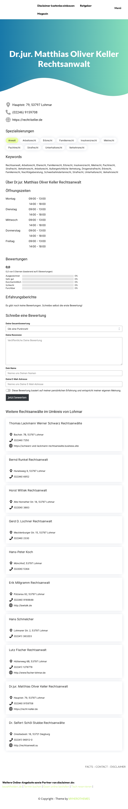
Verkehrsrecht (76, 147)
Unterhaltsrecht (53, 147)
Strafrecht (32, 147)
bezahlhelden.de (12, 786)
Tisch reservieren (81, 786)
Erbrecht (47, 140)
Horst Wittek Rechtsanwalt (28, 490)
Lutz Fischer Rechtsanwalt (27, 650)
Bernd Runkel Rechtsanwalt (28, 459)
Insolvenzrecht (89, 140)
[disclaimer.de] (19, 9)
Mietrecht (109, 140)
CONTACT (102, 766)
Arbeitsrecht (29, 140)
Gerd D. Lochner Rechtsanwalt (30, 521)
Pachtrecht (14, 147)
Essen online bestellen (56, 786)
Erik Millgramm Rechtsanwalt (29, 582)
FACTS (89, 766)
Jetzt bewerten (17, 397)
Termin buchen (32, 786)
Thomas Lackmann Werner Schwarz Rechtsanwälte (45, 423)
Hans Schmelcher (21, 619)
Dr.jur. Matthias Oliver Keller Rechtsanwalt (38, 686)
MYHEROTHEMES (79, 799)
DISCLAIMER (118, 766)
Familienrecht (66, 140)
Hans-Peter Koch (21, 552)
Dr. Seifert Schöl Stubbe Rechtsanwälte (37, 722)
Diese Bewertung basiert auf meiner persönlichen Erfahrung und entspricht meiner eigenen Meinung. (66, 390)
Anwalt (12, 140)
